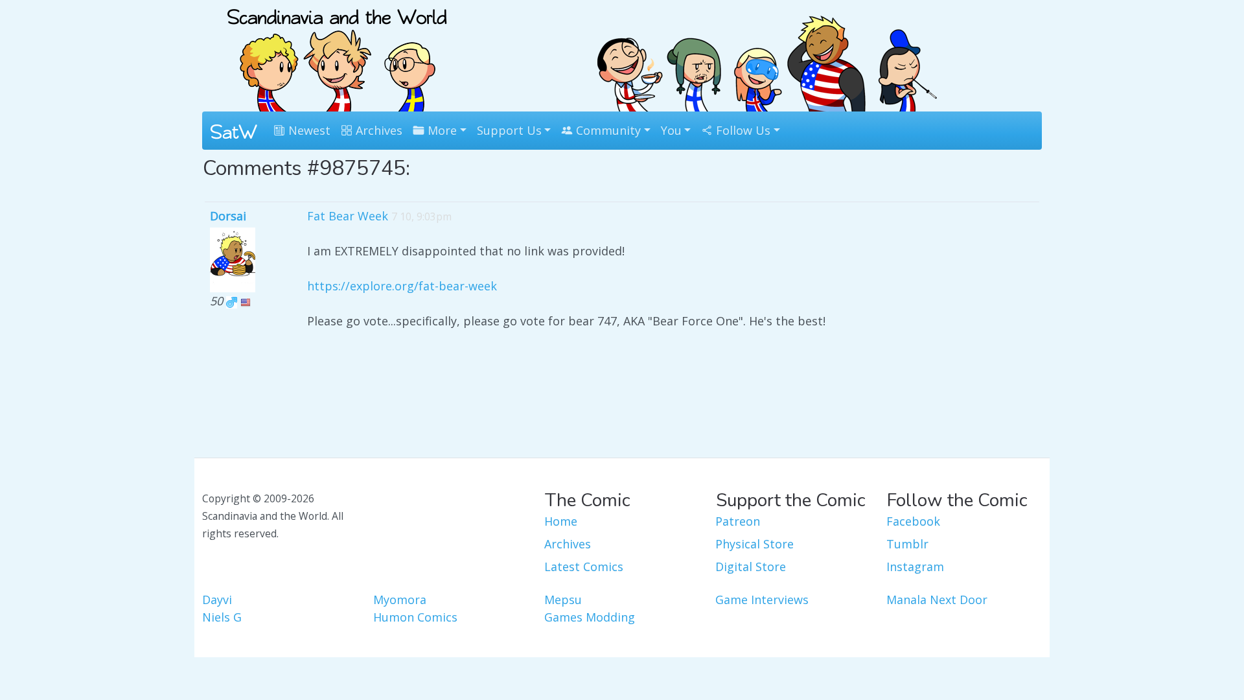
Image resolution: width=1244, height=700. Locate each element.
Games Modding (589, 617)
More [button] (440, 130)
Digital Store (750, 566)
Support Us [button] (509, 130)
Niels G (222, 617)
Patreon (737, 521)
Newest (307, 130)
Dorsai (228, 216)
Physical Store (754, 544)
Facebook (913, 521)
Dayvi (217, 599)
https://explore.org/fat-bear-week (402, 286)
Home (560, 521)
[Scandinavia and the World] (337, 54)
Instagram (915, 566)
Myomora (399, 599)
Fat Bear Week (347, 216)
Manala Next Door (936, 599)
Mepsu (563, 599)
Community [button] (607, 130)
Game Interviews (762, 599)
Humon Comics (415, 617)
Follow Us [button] (741, 130)
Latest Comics (583, 566)
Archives (377, 130)
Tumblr (907, 544)
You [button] (671, 130)
